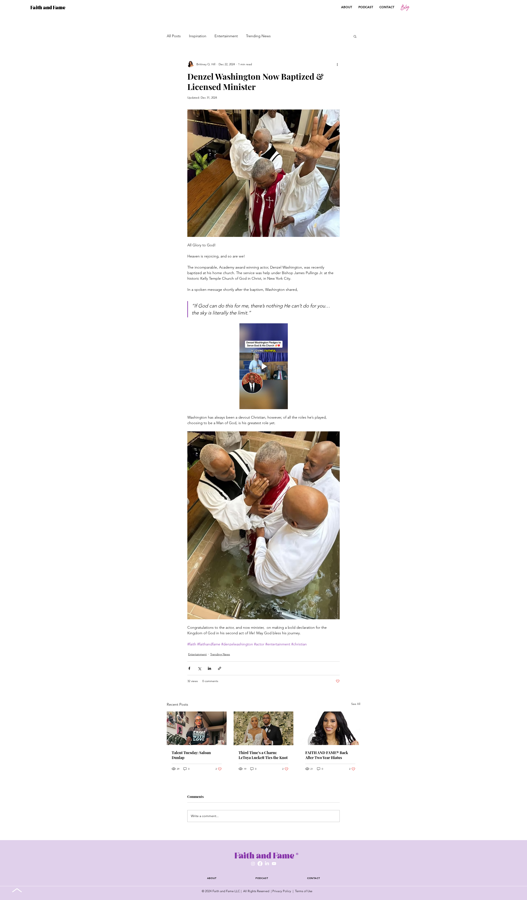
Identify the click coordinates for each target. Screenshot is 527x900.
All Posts (174, 36)
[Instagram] (253, 863)
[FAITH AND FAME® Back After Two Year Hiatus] (330, 728)
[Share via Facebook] (189, 668)
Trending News (258, 36)
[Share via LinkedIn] (209, 668)
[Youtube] (274, 863)
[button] (501, 7)
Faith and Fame (47, 7)
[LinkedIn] (267, 863)
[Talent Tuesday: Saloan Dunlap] (197, 728)
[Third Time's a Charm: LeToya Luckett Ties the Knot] (264, 728)
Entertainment (226, 36)
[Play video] (263, 366)
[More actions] (337, 64)
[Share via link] (220, 668)
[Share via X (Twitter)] (199, 668)
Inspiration (197, 36)
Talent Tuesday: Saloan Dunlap (191, 755)
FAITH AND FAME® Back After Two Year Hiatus (326, 755)
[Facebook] (260, 863)
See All (355, 704)
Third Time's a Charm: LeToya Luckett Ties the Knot (263, 755)
